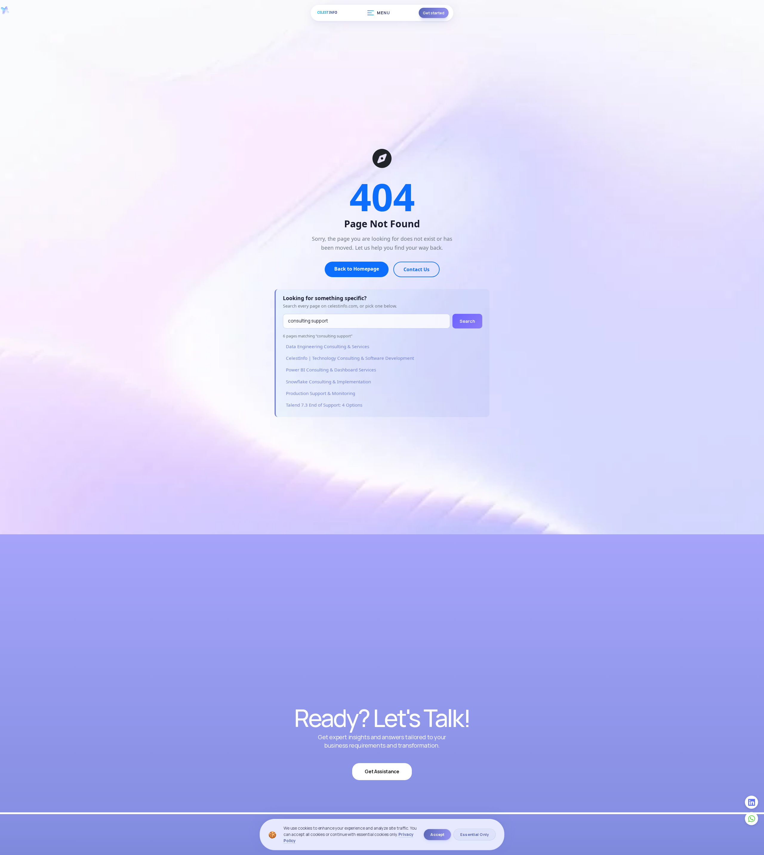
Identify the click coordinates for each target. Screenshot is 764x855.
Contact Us (416, 269)
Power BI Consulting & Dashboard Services (331, 370)
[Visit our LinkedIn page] (751, 802)
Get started (433, 13)
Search (467, 321)
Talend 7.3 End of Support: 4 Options (324, 405)
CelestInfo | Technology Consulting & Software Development (350, 358)
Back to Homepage (356, 269)
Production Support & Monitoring (320, 393)
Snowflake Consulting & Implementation (328, 382)
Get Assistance (382, 771)
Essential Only (474, 834)
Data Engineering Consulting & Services (327, 346)
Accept (437, 834)
